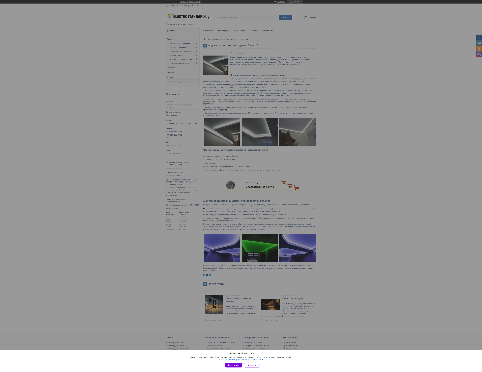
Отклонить (252, 365)
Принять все (233, 365)
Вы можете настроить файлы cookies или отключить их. (240, 360)
